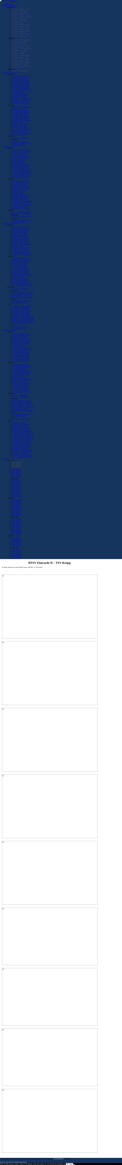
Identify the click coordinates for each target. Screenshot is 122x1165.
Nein (71, 1164)
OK (67, 1164)
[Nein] (74, 1164)
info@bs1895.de (58, 1158)
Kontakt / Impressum (6, 1162)
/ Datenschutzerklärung (20, 1162)
